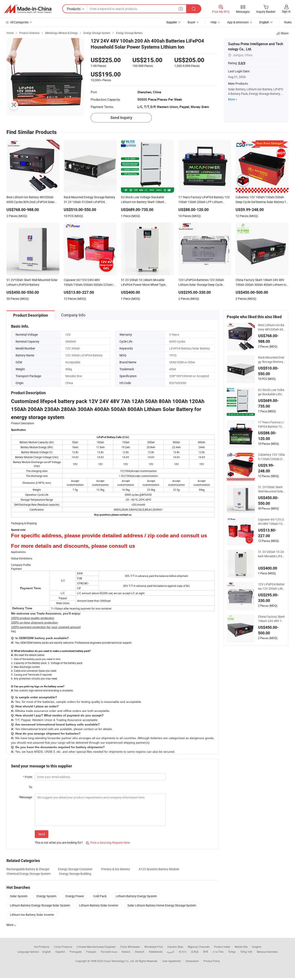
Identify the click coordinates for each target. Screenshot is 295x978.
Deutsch (139, 951)
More (231, 99)
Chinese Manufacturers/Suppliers (96, 946)
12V (68, 334)
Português (76, 951)
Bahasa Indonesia (267, 951)
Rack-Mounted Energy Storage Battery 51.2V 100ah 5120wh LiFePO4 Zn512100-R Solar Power (271, 359)
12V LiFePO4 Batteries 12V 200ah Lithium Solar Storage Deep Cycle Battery (271, 586)
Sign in (286, 11)
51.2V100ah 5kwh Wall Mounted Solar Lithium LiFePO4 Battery (271, 489)
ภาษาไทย (218, 951)
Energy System (46, 896)
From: (28, 777)
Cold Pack (99, 896)
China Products (63, 946)
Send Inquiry (121, 117)
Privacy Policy (211, 961)
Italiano (126, 951)
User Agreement (171, 961)
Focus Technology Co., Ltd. (119, 961)
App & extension (238, 22)
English (46, 951)
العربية (170, 951)
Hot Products (41, 946)
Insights (256, 946)
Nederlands (155, 951)
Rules (288, 22)
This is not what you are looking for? (59, 842)
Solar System (18, 896)
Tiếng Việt (246, 951)
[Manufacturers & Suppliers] (27, 8)
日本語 (195, 951)
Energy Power (74, 896)
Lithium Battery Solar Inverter (98, 905)
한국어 (182, 951)
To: (31, 787)
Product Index (222, 946)
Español (60, 951)
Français (91, 951)
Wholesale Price (153, 946)
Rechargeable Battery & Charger (27, 869)
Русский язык (109, 951)
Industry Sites (175, 946)
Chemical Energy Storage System (28, 874)
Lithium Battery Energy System (136, 896)
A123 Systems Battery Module (159, 869)
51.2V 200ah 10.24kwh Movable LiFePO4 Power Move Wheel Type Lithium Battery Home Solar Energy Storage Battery (271, 554)
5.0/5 (241, 63)
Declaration (192, 961)
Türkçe (232, 951)
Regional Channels (198, 946)
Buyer (191, 22)
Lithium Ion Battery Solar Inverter (32, 915)
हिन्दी (205, 951)
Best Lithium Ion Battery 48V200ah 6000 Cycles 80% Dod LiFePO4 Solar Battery (271, 327)
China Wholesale (130, 946)
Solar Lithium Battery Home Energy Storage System (161, 905)
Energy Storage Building (75, 874)
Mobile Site (241, 946)
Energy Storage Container (75, 869)
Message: (26, 797)
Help (214, 22)
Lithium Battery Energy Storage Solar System (40, 905)
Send (41, 834)
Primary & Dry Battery (115, 869)
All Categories (19, 22)
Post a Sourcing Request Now (108, 842)
